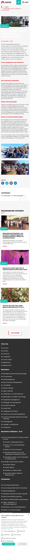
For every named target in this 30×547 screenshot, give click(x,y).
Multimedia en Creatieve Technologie (14, 397)
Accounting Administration (11, 485)
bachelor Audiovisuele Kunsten (14, 442)
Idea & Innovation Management (12, 382)
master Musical (9, 467)
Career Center (7, 359)
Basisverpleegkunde (9, 491)
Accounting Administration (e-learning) (15, 488)
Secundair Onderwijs (9, 405)
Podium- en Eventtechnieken (12, 510)
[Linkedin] (15, 183)
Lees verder (15, 333)
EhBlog (6, 7)
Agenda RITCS (7, 365)
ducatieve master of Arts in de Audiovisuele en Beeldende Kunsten (15, 453)
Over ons (5, 348)
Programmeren (7, 513)
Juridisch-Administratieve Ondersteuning (15, 499)
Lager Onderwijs (8, 391)
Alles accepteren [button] (8, 544)
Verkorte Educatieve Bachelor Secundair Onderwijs (15, 418)
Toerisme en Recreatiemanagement (14, 414)
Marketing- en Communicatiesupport (14, 507)
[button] (15, 541)
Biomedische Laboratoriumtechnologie (14, 374)
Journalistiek (7, 385)
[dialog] (15, 530)
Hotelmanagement (9, 379)
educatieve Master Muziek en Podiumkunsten (13, 474)
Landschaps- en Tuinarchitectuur (13, 196)
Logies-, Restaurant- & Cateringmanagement (10, 503)
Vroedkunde (6, 427)
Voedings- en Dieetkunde (10, 424)
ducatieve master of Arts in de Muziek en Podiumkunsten (16, 458)
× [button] (28, 514)
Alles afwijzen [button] (22, 544)
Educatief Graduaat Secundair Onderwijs (15, 494)
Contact (5, 351)
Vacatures (6, 354)
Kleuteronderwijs (8, 388)
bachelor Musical (10, 465)
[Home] (6, 2)
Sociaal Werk (7, 408)
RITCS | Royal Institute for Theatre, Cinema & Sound (16, 438)
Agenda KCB (6, 362)
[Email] (11, 183)
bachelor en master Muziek (13, 470)
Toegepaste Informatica (10, 411)
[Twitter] (6, 183)
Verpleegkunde (7, 421)
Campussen (6, 357)
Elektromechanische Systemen (12, 496)
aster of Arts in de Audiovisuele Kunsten (14, 446)
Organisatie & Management (11, 400)
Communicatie (7, 376)
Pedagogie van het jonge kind (12, 402)
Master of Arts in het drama (13, 449)
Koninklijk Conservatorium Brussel (13, 462)
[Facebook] (2, 183)
